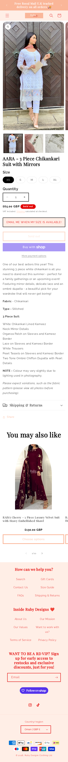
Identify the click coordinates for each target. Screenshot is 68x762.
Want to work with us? (47, 629)
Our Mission (47, 619)
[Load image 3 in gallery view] (54, 143)
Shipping (21, 211)
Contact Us (20, 587)
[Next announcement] (61, 5)
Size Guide (47, 587)
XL (57, 180)
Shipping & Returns (47, 595)
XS (10, 180)
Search (20, 579)
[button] (7, 16)
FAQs (20, 595)
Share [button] (10, 416)
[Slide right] (42, 553)
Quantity (10, 189)
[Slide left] (26, 553)
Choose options (33, 539)
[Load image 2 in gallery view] (34, 143)
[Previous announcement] (7, 5)
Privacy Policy (47, 640)
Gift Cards (47, 579)
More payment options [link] (34, 256)
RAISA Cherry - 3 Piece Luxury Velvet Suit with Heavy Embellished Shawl (31, 519)
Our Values (21, 627)
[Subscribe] (56, 677)
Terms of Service (20, 640)
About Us (21, 619)
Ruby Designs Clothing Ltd (38, 755)
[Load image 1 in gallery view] (13, 143)
